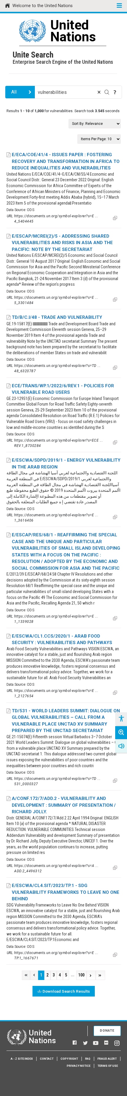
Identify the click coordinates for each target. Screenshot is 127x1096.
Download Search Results (66, 991)
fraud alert (107, 1058)
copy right (69, 1058)
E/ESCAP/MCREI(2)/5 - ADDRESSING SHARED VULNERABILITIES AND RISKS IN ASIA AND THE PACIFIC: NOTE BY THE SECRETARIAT (62, 242)
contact (46, 1058)
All (14, 92)
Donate (107, 1031)
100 (81, 975)
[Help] (115, 92)
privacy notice (78, 1065)
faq (87, 1058)
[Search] (107, 92)
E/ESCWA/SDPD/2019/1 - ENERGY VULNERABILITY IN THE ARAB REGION (66, 464)
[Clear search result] (99, 92)
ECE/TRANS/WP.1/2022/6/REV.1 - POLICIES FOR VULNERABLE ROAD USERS (63, 389)
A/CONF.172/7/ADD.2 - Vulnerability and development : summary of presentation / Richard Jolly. (64, 805)
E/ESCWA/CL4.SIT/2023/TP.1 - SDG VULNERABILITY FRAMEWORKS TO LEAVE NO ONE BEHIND (65, 892)
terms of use (107, 1065)
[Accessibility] (121, 718)
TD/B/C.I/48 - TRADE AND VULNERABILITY (57, 317)
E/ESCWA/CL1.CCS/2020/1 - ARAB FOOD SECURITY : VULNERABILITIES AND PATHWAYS (62, 639)
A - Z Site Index (22, 1058)
